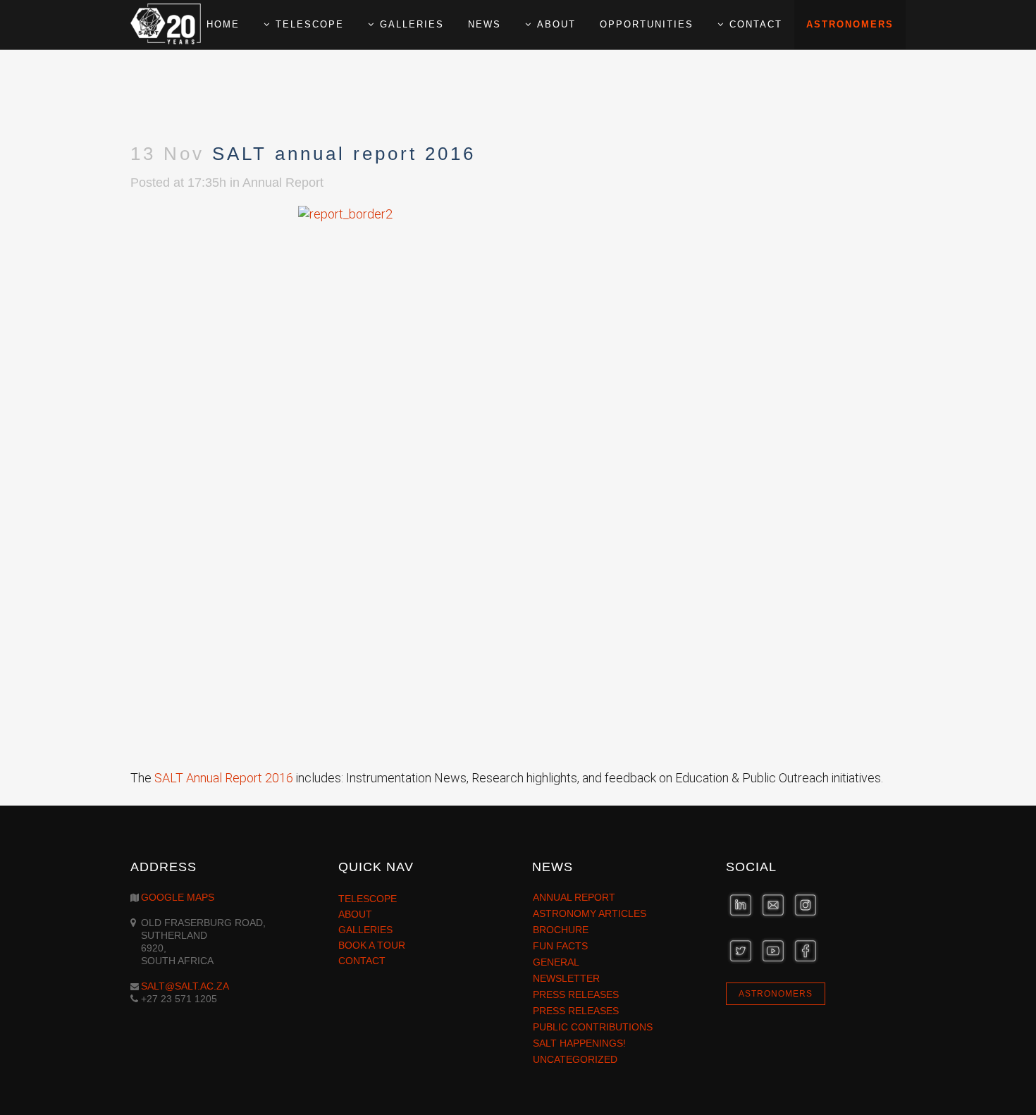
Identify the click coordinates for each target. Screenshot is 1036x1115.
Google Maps (177, 897)
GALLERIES (365, 929)
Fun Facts (560, 945)
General (556, 962)
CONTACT (362, 960)
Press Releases (576, 994)
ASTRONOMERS (776, 994)
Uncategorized (575, 1059)
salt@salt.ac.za (185, 986)
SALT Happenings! (579, 1043)
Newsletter (566, 978)
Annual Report (282, 182)
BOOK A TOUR (371, 945)
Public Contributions (593, 1027)
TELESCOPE (367, 898)
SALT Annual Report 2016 (223, 777)
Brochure (560, 929)
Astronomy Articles (589, 913)
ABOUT (355, 914)
